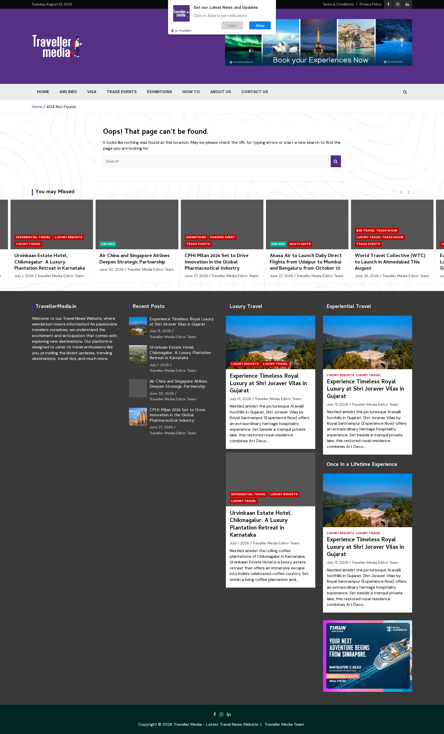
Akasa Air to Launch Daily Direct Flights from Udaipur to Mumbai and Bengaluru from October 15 (221, 262)
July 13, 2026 (365, 275)
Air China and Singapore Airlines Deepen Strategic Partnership (49, 259)
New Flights (215, 244)
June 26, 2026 (282, 275)
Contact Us (254, 91)
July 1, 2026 (159, 364)
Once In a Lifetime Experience (362, 465)
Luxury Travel (400, 244)
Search (336, 161)
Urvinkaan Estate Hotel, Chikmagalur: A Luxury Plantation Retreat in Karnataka (180, 353)
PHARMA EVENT (137, 237)
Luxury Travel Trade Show (294, 237)
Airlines (68, 91)
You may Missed (55, 192)
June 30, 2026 (26, 269)
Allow (260, 25)
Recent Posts (149, 307)
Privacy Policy (370, 4)
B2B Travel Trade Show (291, 230)
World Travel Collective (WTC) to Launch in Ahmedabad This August (305, 262)
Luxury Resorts (370, 244)
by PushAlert (183, 30)
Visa (91, 91)
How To (191, 91)
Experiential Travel (248, 494)
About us (220, 91)
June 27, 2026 (111, 275)
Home (43, 91)
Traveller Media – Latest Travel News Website (215, 724)
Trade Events (122, 91)
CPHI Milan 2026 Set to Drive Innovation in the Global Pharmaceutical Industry (131, 262)
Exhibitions (159, 91)
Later (232, 25)
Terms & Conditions (338, 4)
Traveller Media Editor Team (65, 269)
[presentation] (401, 192)
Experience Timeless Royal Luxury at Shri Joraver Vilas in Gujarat (388, 262)
